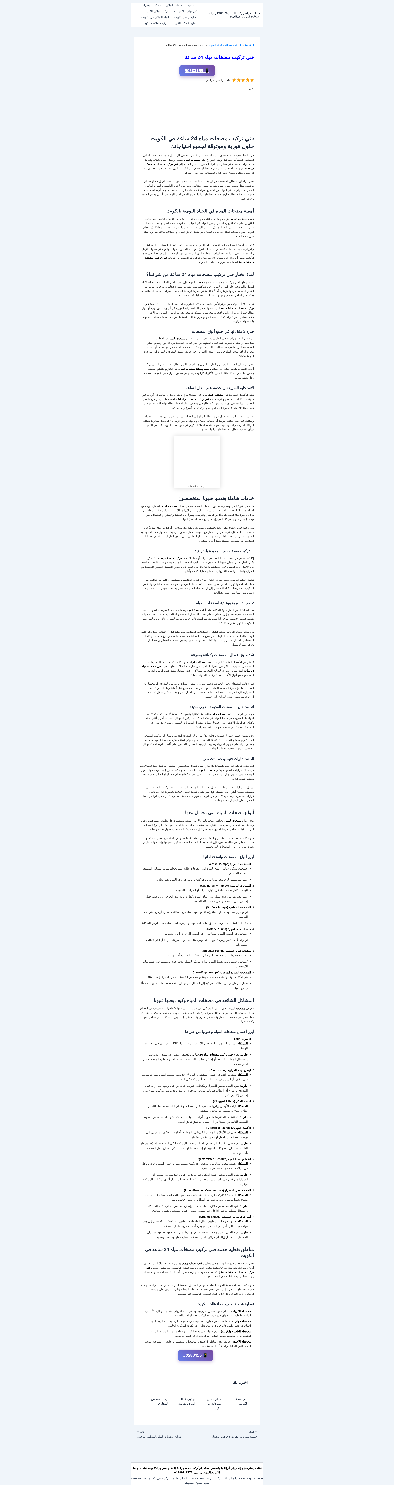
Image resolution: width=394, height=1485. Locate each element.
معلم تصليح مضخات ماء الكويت (213, 1403)
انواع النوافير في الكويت (155, 17)
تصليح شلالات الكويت (185, 23)
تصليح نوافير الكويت (185, 17)
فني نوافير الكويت (187, 11)
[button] (175, 11)
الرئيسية (192, 5)
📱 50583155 (197, 70)
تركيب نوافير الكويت (156, 11)
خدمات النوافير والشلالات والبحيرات (161, 5)
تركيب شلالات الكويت (154, 23)
